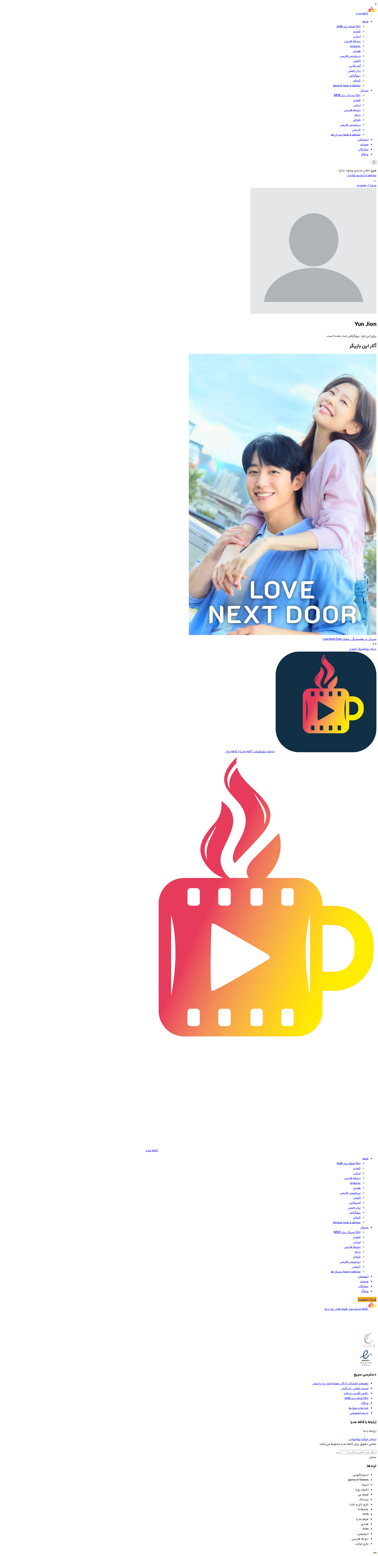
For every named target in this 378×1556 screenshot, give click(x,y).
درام (358, 115)
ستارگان (363, 149)
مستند (364, 144)
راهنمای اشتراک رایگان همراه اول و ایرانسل (340, 1383)
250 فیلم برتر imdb (349, 26)
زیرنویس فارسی (350, 56)
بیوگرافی (355, 75)
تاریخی (356, 129)
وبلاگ (365, 154)
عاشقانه (355, 46)
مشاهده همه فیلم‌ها (347, 85)
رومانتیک (363, 649)
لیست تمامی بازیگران (355, 1388)
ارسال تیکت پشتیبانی (362, 1439)
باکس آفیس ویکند (356, 1393)
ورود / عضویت (366, 185)
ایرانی (357, 36)
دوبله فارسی (352, 41)
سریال (364, 90)
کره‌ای (357, 80)
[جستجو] (374, 181)
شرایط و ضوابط (359, 1408)
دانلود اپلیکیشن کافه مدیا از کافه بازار (250, 751)
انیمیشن (363, 139)
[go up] (374, 1552)
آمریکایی (355, 66)
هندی (357, 51)
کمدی (357, 31)
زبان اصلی (354, 70)
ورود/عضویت (367, 1299)
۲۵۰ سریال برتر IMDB (347, 95)
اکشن (357, 61)
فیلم (365, 21)
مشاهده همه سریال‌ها (346, 134)
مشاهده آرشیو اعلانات (361, 175)
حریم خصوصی (359, 1413)
